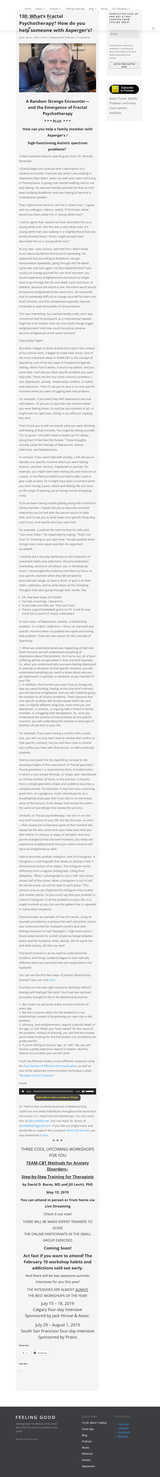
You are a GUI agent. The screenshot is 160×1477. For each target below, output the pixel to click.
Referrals (87, 1453)
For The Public (32, 18)
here (45, 1135)
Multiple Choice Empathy (36, 1075)
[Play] (23, 1091)
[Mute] (83, 1091)
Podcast (54, 9)
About (50, 18)
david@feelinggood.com (35, 1126)
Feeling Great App (75, 9)
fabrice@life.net (38, 1121)
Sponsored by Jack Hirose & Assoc (57, 1315)
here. (52, 980)
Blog (91, 9)
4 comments (83, 37)
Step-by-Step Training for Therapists (58, 1176)
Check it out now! (58, 1214)
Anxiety (86, 1460)
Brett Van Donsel (78, 1130)
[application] (57, 1091)
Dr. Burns (27, 37)
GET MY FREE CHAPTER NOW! (124, 65)
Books (104, 9)
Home (28, 9)
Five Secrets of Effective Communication (50, 1066)
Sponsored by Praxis (57, 1337)
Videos (38, 9)
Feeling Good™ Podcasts (62, 37)
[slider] (90, 1091)
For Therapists (119, 9)
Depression (88, 1466)
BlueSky (123, 1436)
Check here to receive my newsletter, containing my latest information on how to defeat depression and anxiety (122, 51)
